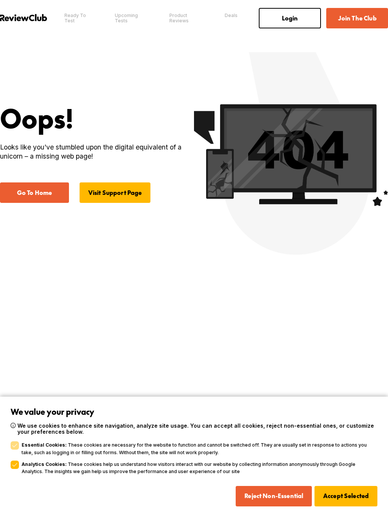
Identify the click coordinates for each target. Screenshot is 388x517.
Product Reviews (179, 18)
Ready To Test (75, 18)
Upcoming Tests (126, 18)
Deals (231, 15)
